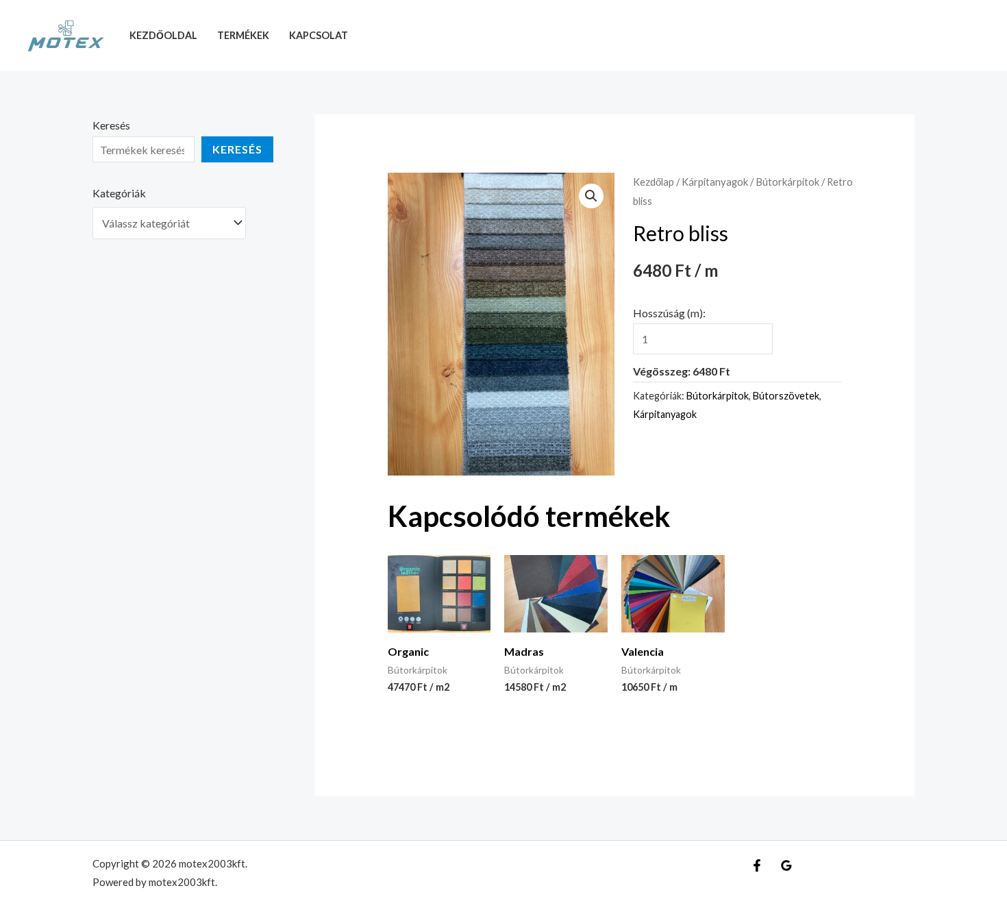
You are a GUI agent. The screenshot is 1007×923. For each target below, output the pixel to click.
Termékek (243, 35)
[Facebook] (757, 865)
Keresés (111, 125)
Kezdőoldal (163, 35)
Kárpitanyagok (715, 181)
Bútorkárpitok (787, 181)
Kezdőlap (653, 181)
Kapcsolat (318, 35)
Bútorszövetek (786, 396)
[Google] (786, 865)
